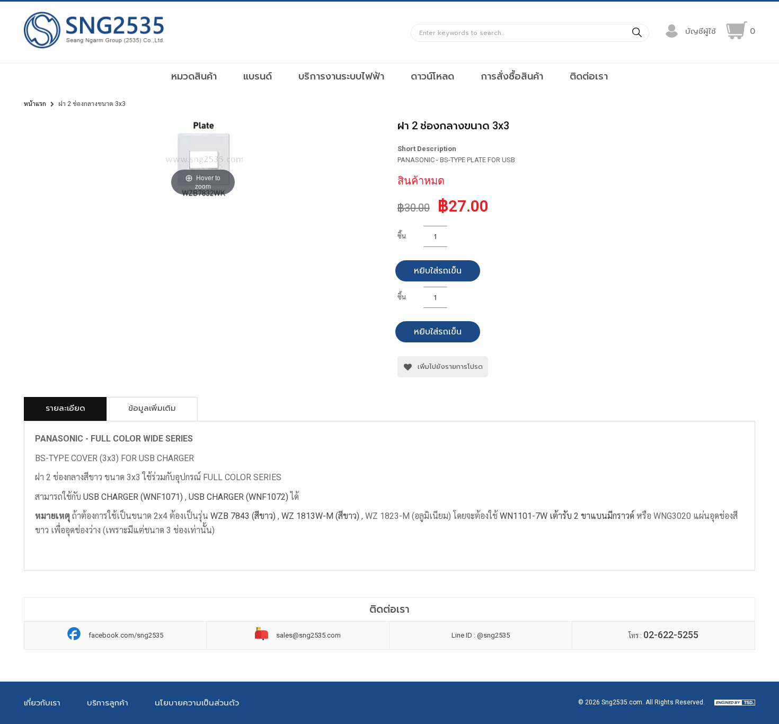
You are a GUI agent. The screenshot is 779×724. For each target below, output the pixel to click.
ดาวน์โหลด (432, 76)
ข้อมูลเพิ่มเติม (152, 408)
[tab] (65, 409)
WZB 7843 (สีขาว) (244, 516)
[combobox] (530, 33)
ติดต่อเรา (589, 76)
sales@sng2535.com (308, 635)
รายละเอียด (65, 408)
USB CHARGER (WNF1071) (133, 497)
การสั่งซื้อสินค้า (512, 76)
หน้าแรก (35, 104)
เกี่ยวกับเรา (42, 703)
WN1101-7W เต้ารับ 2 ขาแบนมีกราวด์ (567, 516)
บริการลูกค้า (107, 703)
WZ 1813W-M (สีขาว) (320, 516)
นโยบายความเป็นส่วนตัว (197, 703)
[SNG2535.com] (94, 48)
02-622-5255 (670, 634)
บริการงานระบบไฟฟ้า (341, 76)
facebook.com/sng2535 (125, 635)
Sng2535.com (621, 702)
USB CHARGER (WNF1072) (238, 497)
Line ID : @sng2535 (481, 635)
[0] (736, 30)
